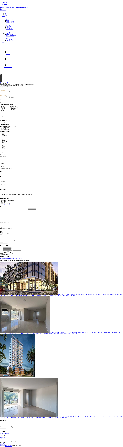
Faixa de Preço (2, 237)
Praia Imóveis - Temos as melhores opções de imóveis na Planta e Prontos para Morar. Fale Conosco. (15, 7)
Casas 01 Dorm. (8, 25)
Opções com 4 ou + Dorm (10, 40)
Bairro (1, 231)
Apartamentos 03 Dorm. (10, 19)
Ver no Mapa (2, 443)
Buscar (2, 242)
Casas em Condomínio (9, 29)
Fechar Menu (6, 41)
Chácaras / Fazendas (9, 31)
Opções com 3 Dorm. (9, 39)
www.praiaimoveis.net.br (8, 446)
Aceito (9, 86)
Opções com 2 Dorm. (9, 38)
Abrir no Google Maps (7, 204)
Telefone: (1, 427)
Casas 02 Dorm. (8, 26)
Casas (5, 24)
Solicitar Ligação (3, 428)
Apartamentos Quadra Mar (10, 22)
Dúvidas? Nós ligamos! (4, 243)
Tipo (1, 227)
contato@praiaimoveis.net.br (6, 5)
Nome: (1, 426)
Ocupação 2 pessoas (9, 17)
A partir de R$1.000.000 (10, 36)
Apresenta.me (2, 444)
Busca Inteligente (3, 240)
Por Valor (5, 33)
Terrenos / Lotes (8, 32)
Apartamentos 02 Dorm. (10, 18)
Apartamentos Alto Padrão (10, 21)
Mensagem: (2, 253)
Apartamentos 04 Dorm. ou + (10, 20)
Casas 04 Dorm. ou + (9, 28)
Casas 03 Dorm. (8, 27)
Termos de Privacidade (4, 86)
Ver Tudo (7, 24)
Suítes (1, 234)
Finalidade (2, 228)
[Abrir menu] (0, 43)
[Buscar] (0, 8)
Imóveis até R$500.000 (9, 34)
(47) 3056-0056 (4, 2)
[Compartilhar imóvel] (0, 102)
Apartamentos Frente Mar (10, 23)
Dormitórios (2, 232)
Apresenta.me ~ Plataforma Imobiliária (6, 445)
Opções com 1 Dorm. (9, 37)
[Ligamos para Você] (1, 81)
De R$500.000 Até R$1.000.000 (11, 35)
